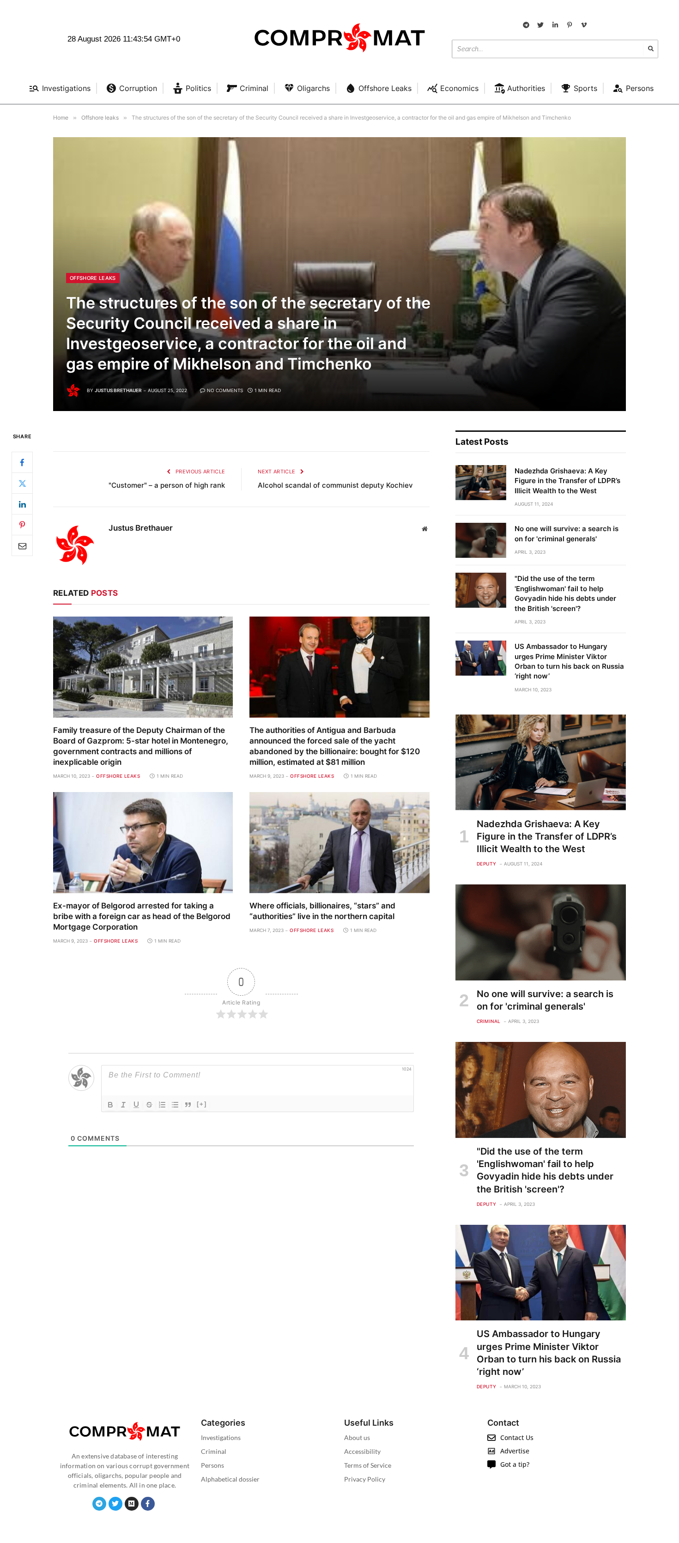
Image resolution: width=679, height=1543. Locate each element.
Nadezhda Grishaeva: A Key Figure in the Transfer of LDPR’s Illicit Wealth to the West (567, 480)
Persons (212, 1465)
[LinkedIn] (22, 504)
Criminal (489, 1021)
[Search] (651, 49)
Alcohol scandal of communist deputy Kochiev (335, 485)
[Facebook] (22, 462)
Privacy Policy (364, 1479)
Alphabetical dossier (230, 1479)
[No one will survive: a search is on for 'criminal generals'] (480, 540)
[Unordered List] (175, 1104)
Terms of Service (367, 1465)
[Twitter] (22, 483)
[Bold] (110, 1104)
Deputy (487, 863)
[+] (202, 1104)
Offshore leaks (93, 278)
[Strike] (149, 1104)
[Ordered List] (162, 1104)
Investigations (221, 1437)
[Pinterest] (22, 525)
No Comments (225, 390)
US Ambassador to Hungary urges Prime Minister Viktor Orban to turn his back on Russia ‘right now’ (569, 661)
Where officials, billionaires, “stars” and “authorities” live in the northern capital (322, 911)
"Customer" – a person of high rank (167, 485)
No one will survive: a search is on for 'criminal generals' (566, 533)
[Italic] (123, 1104)
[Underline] (136, 1104)
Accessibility (362, 1451)
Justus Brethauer (118, 390)
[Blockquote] (188, 1104)
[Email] (22, 546)
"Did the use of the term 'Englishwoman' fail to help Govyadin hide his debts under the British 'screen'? (565, 593)
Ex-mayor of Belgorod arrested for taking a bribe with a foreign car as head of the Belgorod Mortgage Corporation (141, 916)
